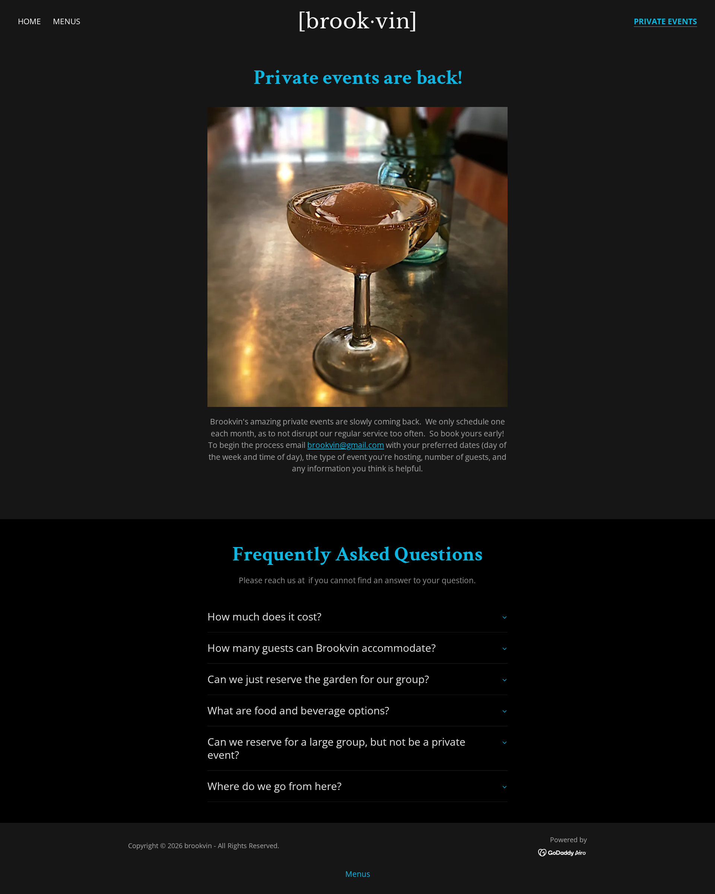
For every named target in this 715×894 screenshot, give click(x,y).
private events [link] (665, 21)
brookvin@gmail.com (345, 445)
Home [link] (29, 21)
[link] (357, 25)
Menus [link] (66, 21)
